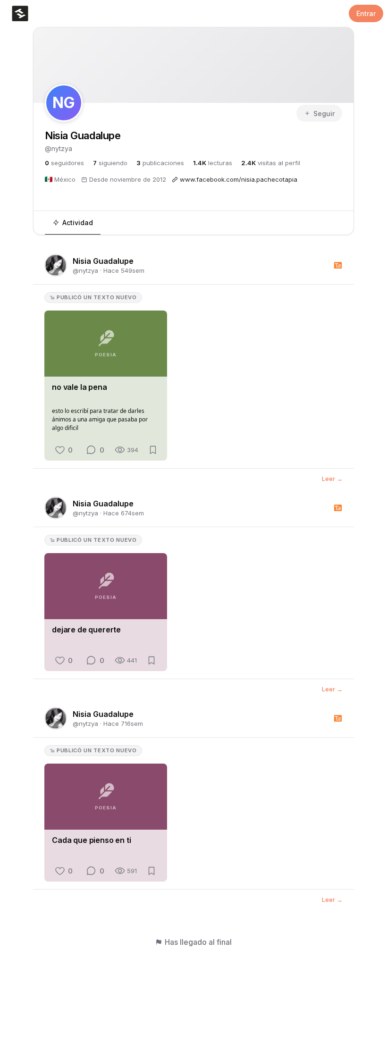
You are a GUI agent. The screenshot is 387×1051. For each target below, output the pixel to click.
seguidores (64, 163)
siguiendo (110, 163)
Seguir (324, 113)
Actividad (77, 223)
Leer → (332, 478)
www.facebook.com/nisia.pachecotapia (238, 179)
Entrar (366, 13)
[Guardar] (153, 450)
